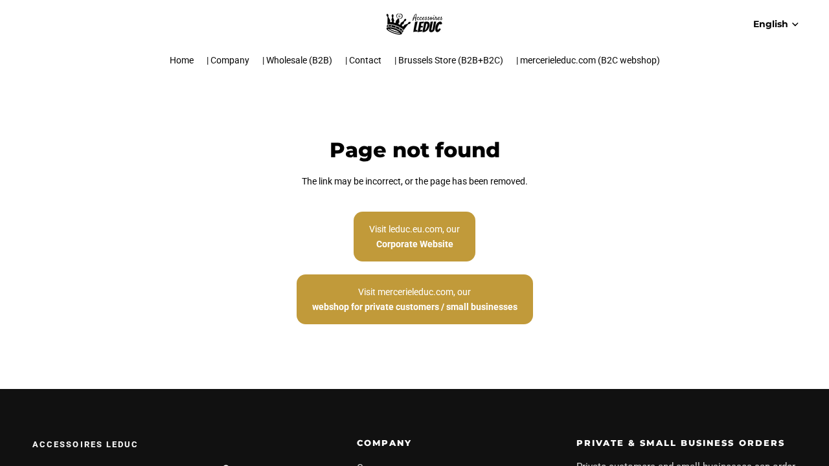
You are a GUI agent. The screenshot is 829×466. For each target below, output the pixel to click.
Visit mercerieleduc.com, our (414, 299)
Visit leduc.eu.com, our (414, 236)
